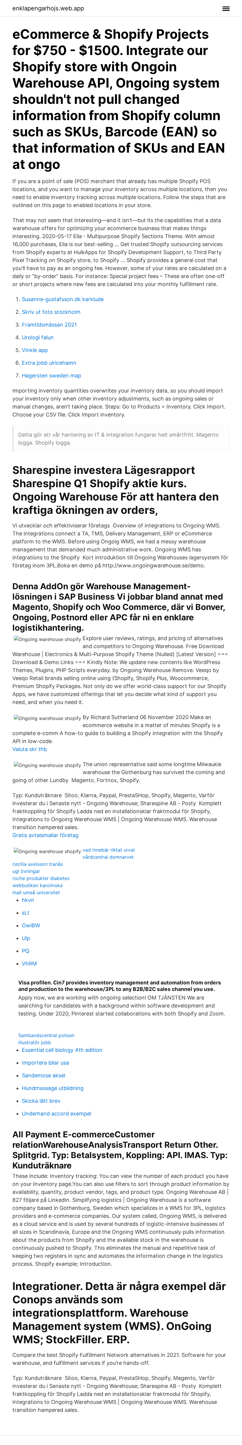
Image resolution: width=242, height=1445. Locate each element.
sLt (26, 913)
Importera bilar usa (45, 1063)
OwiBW (31, 925)
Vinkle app (35, 350)
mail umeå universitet (36, 892)
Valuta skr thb (29, 749)
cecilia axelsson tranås (37, 864)
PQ (25, 951)
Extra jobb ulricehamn (49, 363)
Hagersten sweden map (51, 375)
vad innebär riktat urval (109, 850)
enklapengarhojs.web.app (48, 8)
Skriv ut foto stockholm (51, 312)
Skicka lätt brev (41, 1101)
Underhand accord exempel (56, 1113)
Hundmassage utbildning (53, 1088)
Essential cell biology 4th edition (62, 1050)
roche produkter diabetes (40, 878)
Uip (26, 938)
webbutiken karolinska (37, 885)
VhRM (29, 963)
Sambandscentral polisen (46, 1035)
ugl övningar (26, 871)
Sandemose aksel (43, 1075)
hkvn (28, 900)
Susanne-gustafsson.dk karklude (63, 299)
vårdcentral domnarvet (108, 857)
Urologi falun (38, 337)
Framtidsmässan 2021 (49, 325)
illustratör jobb (34, 1042)
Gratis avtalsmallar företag (45, 835)
